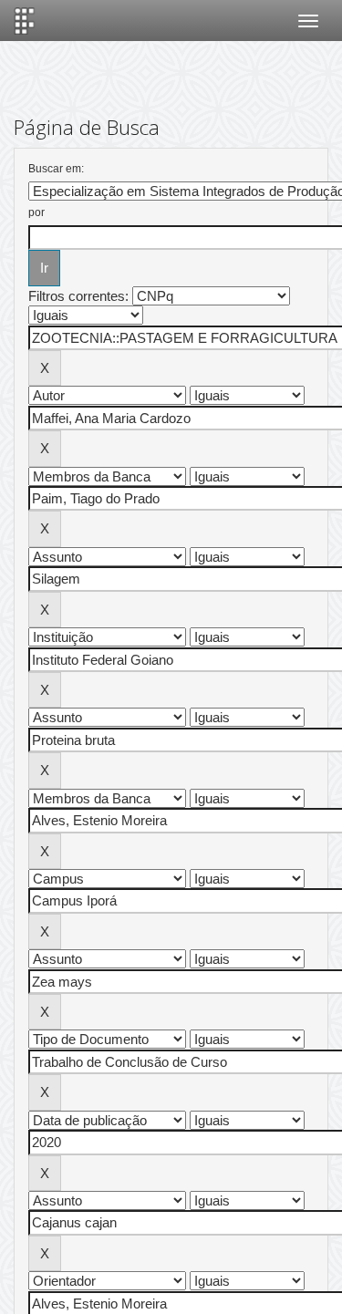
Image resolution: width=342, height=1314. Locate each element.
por (36, 212)
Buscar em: (56, 168)
